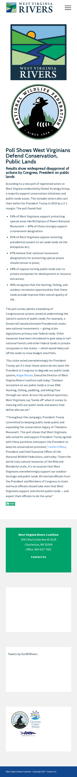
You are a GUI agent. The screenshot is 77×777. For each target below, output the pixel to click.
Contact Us (51, 771)
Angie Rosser (24, 375)
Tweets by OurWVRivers (23, 654)
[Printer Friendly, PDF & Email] (10, 503)
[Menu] (66, 7)
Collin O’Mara (57, 447)
